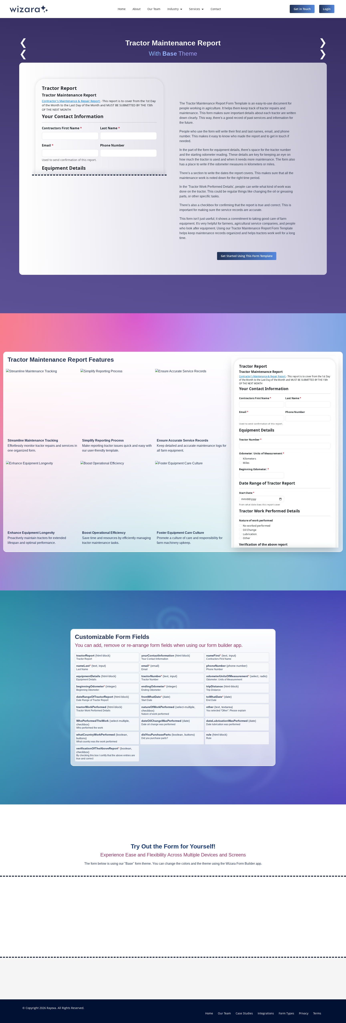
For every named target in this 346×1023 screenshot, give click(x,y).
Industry (173, 9)
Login (327, 9)
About (137, 9)
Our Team (153, 9)
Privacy (303, 1013)
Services (194, 9)
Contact (216, 9)
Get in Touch (302, 9)
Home (122, 9)
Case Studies (244, 1013)
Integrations (266, 1013)
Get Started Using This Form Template (247, 256)
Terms (317, 1013)
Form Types (286, 1013)
